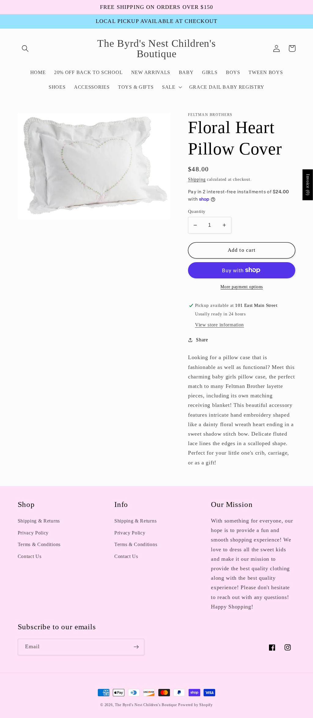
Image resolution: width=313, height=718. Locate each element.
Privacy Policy (33, 532)
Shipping (196, 179)
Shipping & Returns (39, 520)
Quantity (197, 211)
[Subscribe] (136, 647)
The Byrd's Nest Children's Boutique (146, 705)
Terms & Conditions (39, 544)
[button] (25, 48)
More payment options (241, 287)
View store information (219, 324)
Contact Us (30, 556)
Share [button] (202, 339)
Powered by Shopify (195, 705)
